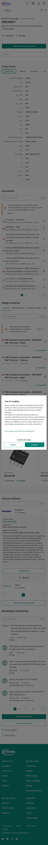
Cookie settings (24, 439)
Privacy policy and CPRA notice (15, 431)
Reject (13, 444)
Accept (34, 444)
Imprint (31, 431)
